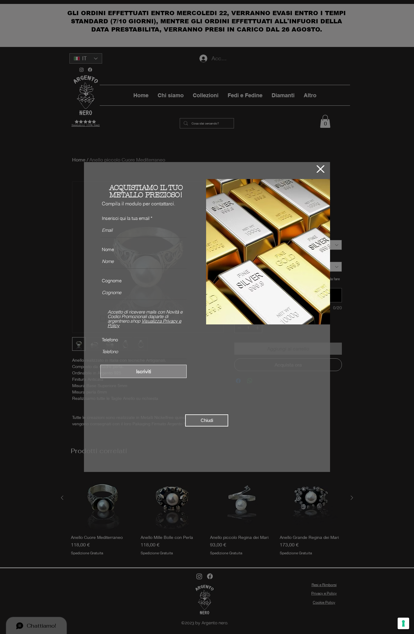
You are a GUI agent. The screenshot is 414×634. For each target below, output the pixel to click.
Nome (108, 249)
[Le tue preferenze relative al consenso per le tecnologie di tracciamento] (403, 623)
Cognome (112, 280)
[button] (320, 169)
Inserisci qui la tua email (125, 218)
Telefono (110, 339)
